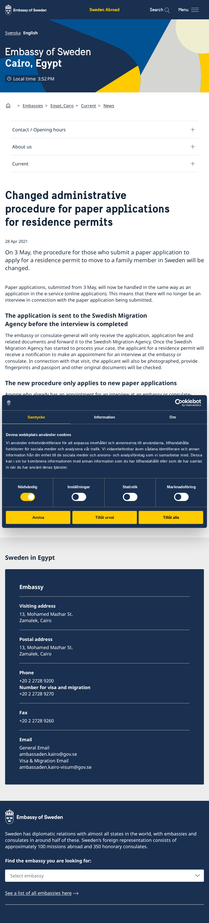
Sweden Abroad (104, 9)
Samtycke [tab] (36, 417)
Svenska (13, 33)
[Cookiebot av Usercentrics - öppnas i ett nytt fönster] (181, 403)
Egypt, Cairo (62, 105)
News (108, 105)
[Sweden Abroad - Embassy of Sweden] (30, 9)
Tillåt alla (171, 517)
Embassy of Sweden (48, 57)
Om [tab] (172, 417)
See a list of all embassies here (38, 893)
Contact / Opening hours (39, 130)
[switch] (79, 497)
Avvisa (38, 517)
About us (22, 147)
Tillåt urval (104, 517)
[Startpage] (10, 106)
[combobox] (104, 876)
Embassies (33, 105)
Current (88, 105)
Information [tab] (104, 417)
